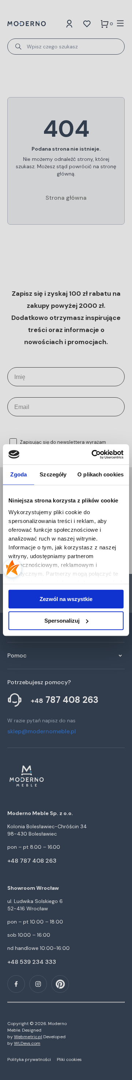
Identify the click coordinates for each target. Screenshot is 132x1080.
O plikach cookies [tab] (100, 474)
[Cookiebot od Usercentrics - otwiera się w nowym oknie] (93, 454)
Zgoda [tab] (18, 474)
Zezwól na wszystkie (66, 599)
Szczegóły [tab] (53, 474)
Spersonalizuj (62, 621)
